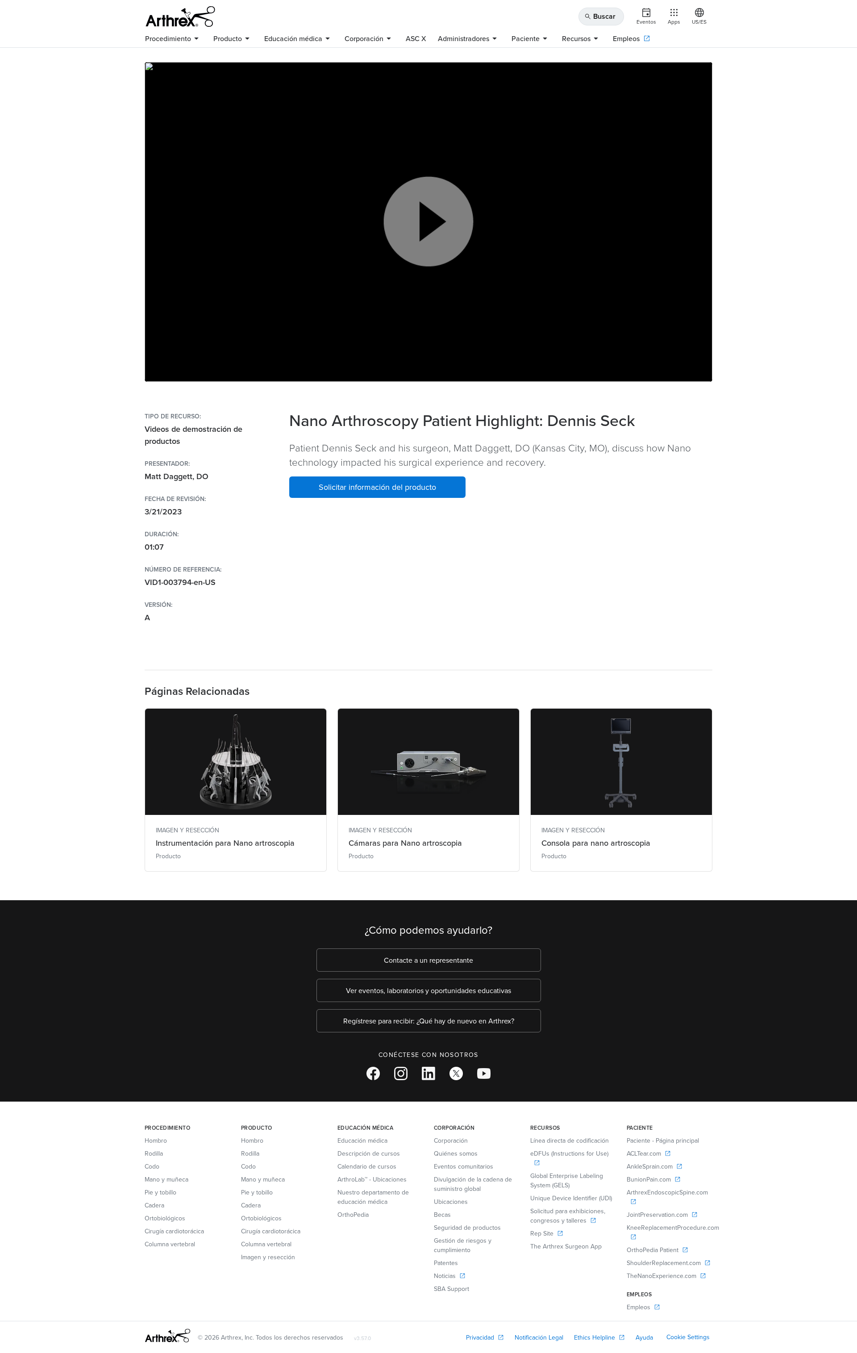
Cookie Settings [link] (688, 1336)
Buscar (600, 16)
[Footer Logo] (168, 1335)
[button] (377, 487)
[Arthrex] (180, 16)
